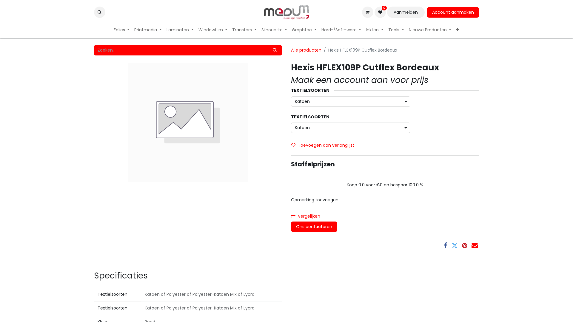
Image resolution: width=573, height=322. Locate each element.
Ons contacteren (314, 227)
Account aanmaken (453, 12)
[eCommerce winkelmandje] (367, 12)
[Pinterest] (464, 245)
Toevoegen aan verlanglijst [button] (326, 145)
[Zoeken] (275, 50)
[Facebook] (445, 245)
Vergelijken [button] (309, 216)
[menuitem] (121, 29)
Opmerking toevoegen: (315, 200)
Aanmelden (406, 12)
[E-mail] (475, 245)
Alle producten (306, 50)
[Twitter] (455, 245)
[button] (99, 12)
